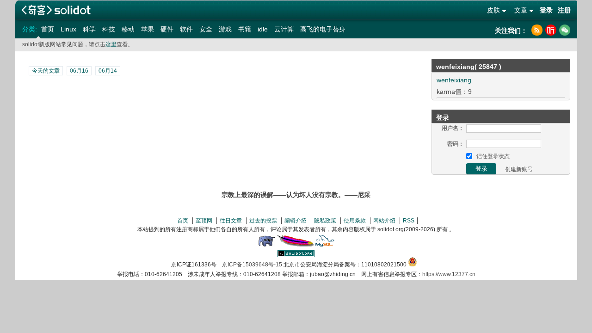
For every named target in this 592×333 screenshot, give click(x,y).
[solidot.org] (296, 255)
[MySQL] (325, 244)
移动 (128, 29)
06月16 (79, 71)
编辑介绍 (295, 220)
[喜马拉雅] (550, 30)
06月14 (108, 71)
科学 (89, 29)
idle (263, 29)
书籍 (244, 29)
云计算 (284, 29)
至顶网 (204, 220)
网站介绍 (384, 220)
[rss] (537, 30)
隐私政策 (325, 220)
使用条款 (355, 220)
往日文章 (231, 220)
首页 (47, 29)
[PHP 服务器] (266, 244)
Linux (68, 29)
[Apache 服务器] (295, 244)
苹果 (147, 29)
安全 (205, 29)
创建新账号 (519, 169)
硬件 (166, 29)
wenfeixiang (454, 80)
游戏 (225, 29)
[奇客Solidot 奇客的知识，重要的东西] (56, 10)
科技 (108, 29)
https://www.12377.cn (448, 274)
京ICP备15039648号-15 (252, 264)
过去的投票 (263, 220)
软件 (186, 29)
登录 (546, 10)
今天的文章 (46, 71)
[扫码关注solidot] (564, 30)
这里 (111, 44)
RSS (408, 220)
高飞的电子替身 (322, 29)
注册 (564, 10)
